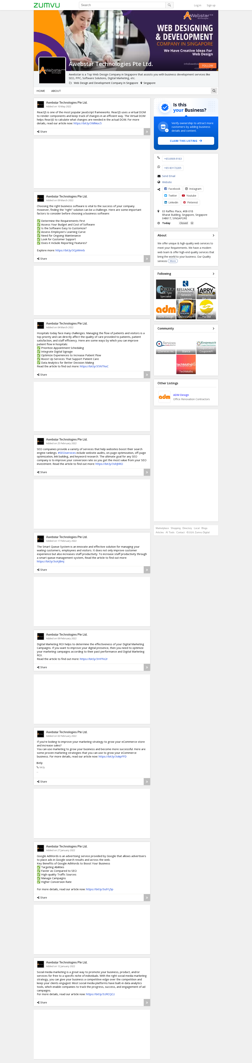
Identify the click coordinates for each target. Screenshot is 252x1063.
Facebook (174, 188)
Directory (187, 528)
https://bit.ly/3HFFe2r (94, 659)
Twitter (172, 195)
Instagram (195, 188)
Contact (180, 532)
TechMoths (186, 371)
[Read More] (147, 131)
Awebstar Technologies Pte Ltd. (66, 102)
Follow (207, 65)
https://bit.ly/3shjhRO (109, 464)
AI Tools (170, 532)
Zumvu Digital (202, 532)
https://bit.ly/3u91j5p (99, 889)
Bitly (40, 763)
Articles (160, 532)
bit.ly (42, 767)
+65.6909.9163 (173, 158)
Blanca (186, 351)
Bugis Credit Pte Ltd (206, 314)
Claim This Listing (183, 141)
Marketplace (162, 528)
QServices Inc (166, 351)
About (56, 91)
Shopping (176, 528)
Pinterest (192, 202)
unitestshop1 (186, 316)
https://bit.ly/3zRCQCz (100, 994)
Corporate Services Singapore (186, 295)
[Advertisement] (186, 465)
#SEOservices (67, 453)
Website (167, 182)
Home (41, 91)
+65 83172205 (172, 168)
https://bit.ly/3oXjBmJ (50, 561)
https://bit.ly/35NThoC (94, 366)
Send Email (168, 176)
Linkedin (173, 202)
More (173, 261)
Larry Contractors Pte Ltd (206, 295)
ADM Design (165, 316)
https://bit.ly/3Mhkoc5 (88, 123)
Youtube (191, 195)
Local (197, 528)
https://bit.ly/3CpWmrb (70, 250)
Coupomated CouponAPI (206, 349)
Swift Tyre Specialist (166, 294)
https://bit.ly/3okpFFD (113, 756)
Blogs (204, 528)
